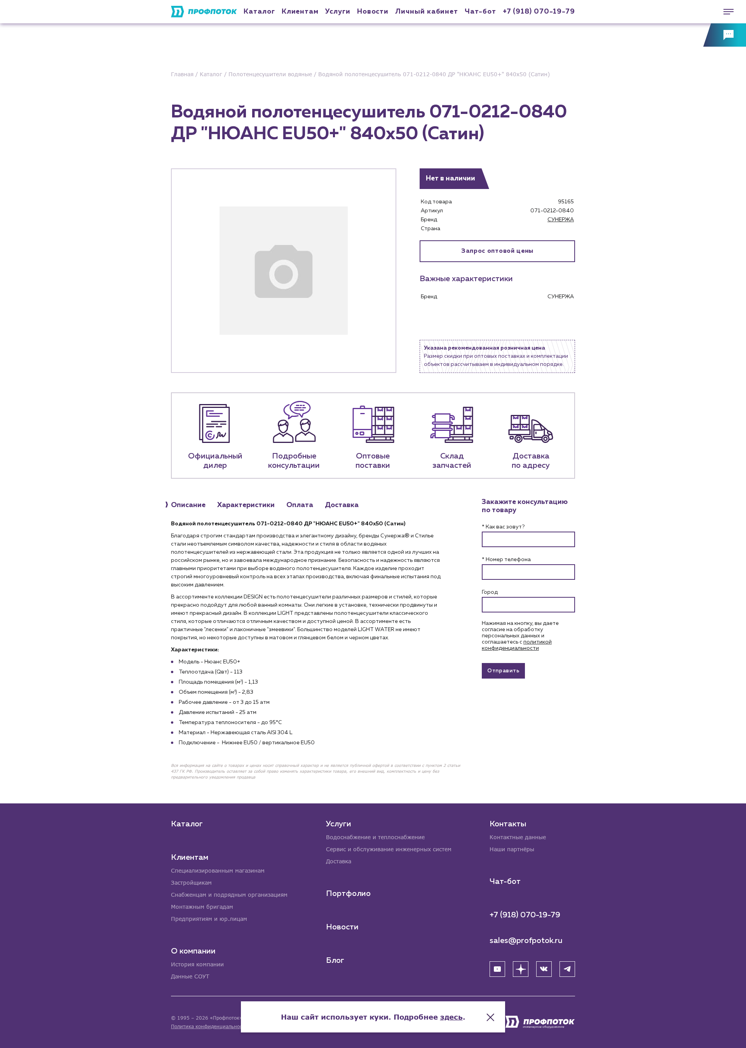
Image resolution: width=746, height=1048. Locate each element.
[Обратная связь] (724, 35)
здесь (451, 1017)
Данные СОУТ (190, 976)
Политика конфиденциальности (209, 1026)
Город (490, 592)
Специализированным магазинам (218, 870)
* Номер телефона (506, 559)
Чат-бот (480, 11)
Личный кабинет (426, 11)
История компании (197, 964)
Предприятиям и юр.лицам (209, 918)
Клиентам (300, 11)
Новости (342, 927)
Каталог (259, 11)
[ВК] (544, 969)
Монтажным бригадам (202, 906)
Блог (335, 960)
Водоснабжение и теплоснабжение (375, 837)
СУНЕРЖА (560, 219)
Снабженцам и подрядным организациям (229, 894)
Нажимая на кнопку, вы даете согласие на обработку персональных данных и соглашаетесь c (520, 636)
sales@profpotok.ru (526, 941)
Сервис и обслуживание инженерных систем (388, 849)
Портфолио (348, 894)
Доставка (338, 861)
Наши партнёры (512, 849)
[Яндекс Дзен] (520, 969)
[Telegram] (567, 969)
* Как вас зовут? (503, 527)
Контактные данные (518, 837)
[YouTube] (497, 969)
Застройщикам (191, 882)
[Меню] (724, 11)
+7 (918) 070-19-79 (539, 11)
